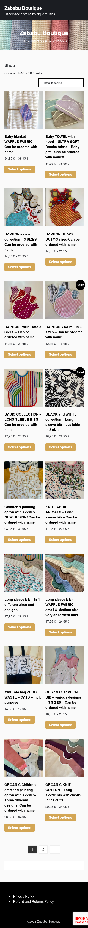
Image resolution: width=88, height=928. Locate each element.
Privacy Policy (24, 896)
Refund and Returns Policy (33, 901)
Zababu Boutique (23, 7)
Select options (19, 169)
